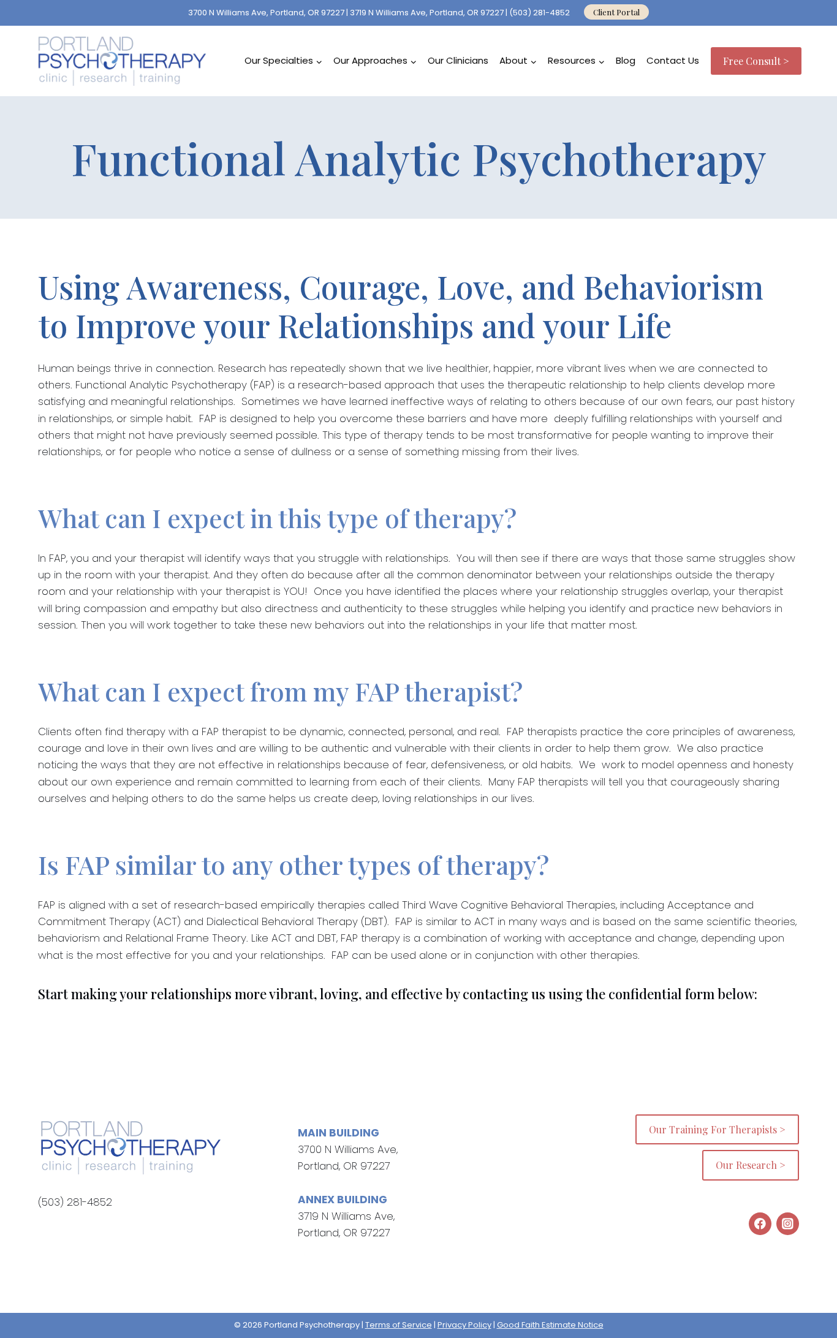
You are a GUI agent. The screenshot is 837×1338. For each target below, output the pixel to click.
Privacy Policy (464, 1325)
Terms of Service (398, 1325)
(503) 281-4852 (540, 12)
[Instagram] (787, 1223)
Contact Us (672, 60)
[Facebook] (760, 1223)
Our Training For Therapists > (717, 1129)
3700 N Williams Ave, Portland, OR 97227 (266, 12)
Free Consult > (756, 61)
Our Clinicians (458, 60)
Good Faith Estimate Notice (550, 1325)
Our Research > (751, 1164)
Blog (625, 60)
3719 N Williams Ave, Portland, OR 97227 (427, 12)
